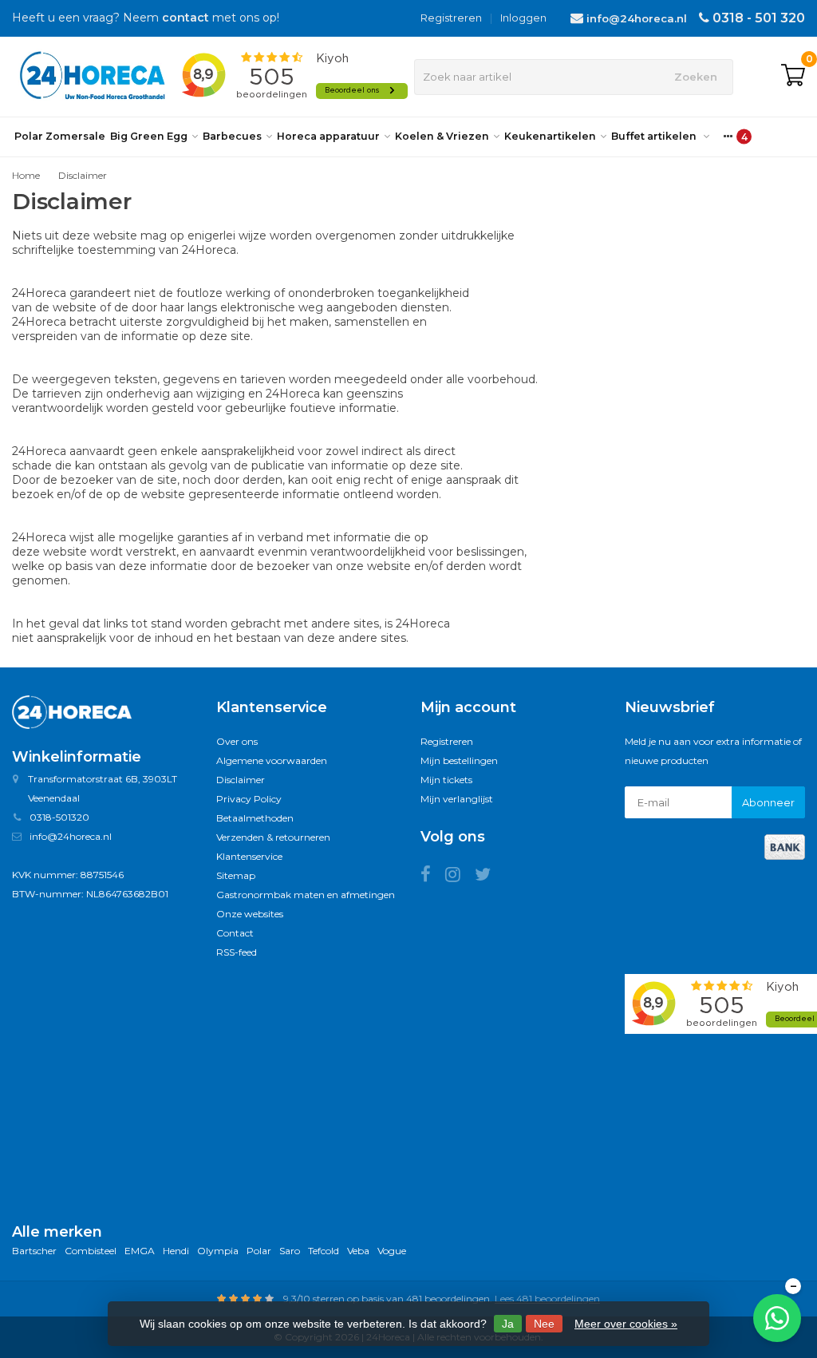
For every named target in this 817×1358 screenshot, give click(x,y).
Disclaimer (82, 175)
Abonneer (768, 802)
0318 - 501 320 (758, 18)
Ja (508, 1323)
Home (26, 175)
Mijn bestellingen (459, 760)
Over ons (237, 741)
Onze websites (249, 914)
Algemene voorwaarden (271, 760)
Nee (544, 1323)
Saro (289, 1251)
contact (185, 17)
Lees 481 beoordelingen (547, 1299)
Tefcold (323, 1251)
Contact (235, 933)
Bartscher (34, 1251)
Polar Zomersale (59, 136)
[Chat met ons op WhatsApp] (777, 1318)
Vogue (391, 1251)
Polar (259, 1251)
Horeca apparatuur (328, 136)
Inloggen (523, 17)
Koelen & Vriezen (442, 136)
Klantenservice (249, 856)
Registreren (451, 17)
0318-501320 (59, 817)
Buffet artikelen (655, 136)
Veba (358, 1251)
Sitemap (235, 875)
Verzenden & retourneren (273, 837)
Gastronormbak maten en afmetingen (305, 895)
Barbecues (232, 136)
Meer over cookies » (625, 1323)
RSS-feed (236, 952)
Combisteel (90, 1251)
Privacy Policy (249, 799)
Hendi (176, 1251)
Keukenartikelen (550, 136)
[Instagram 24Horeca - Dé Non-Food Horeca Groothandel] (460, 877)
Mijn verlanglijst (456, 799)
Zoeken (695, 76)
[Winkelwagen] (793, 76)
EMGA (139, 1251)
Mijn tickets (446, 780)
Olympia (218, 1251)
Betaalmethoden (255, 818)
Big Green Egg (148, 136)
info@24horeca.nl (636, 18)
